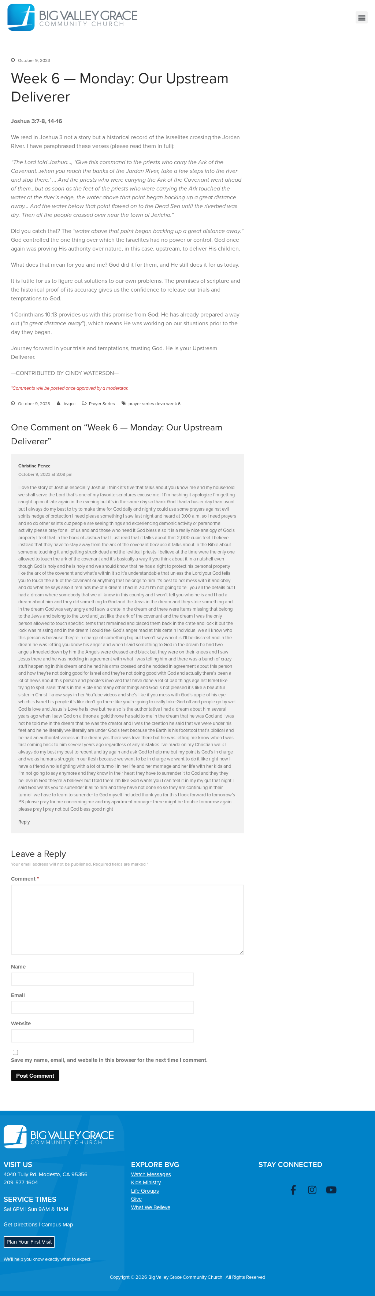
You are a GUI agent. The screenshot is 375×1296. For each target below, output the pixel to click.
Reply (24, 822)
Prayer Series (102, 403)
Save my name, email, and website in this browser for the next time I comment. (109, 1060)
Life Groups (145, 1191)
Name (18, 966)
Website (21, 1023)
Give (136, 1199)
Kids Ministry (146, 1182)
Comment (25, 878)
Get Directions (20, 1224)
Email (18, 995)
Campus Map (57, 1224)
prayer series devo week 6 (155, 403)
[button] (362, 17)
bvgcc (69, 403)
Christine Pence (34, 466)
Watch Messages (151, 1174)
